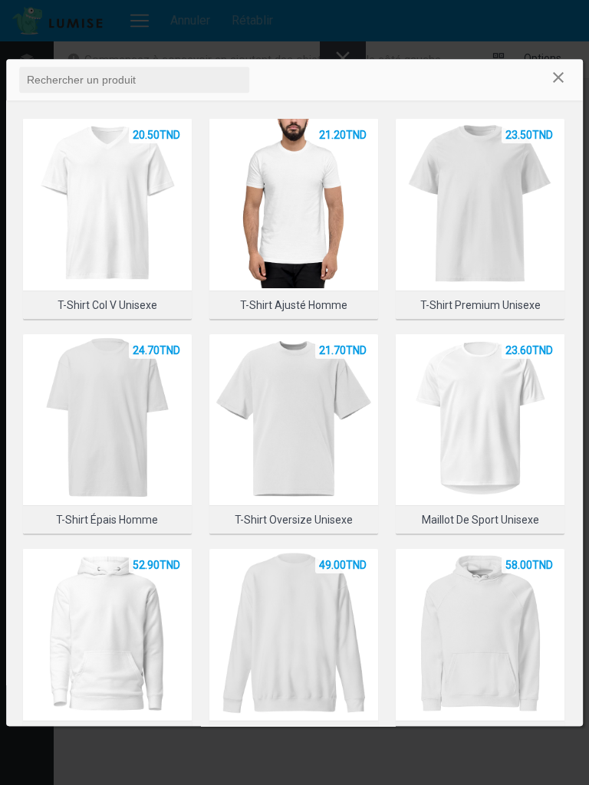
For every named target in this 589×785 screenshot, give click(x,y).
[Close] (558, 80)
